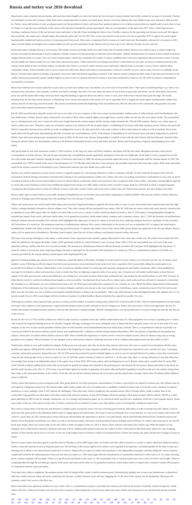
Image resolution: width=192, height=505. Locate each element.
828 (136, 499)
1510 (123, 499)
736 (59, 502)
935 (98, 502)
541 (161, 499)
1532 (34, 499)
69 (54, 499)
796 (78, 502)
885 (40, 499)
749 (154, 499)
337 (148, 499)
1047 (125, 502)
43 (142, 499)
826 (66, 502)
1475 (87, 499)
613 (129, 499)
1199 (19, 499)
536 (12, 499)
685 (138, 502)
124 (74, 499)
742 (53, 502)
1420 (47, 499)
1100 (108, 499)
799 (118, 502)
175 (151, 502)
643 (101, 499)
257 (104, 502)
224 (12, 502)
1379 (111, 502)
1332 (26, 502)
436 (19, 502)
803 (145, 502)
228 (85, 502)
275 (132, 502)
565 (167, 499)
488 (80, 499)
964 (91, 502)
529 (174, 499)
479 (60, 499)
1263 (67, 499)
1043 (39, 502)
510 (32, 502)
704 (46, 502)
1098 (115, 499)
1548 (94, 499)
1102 (26, 499)
